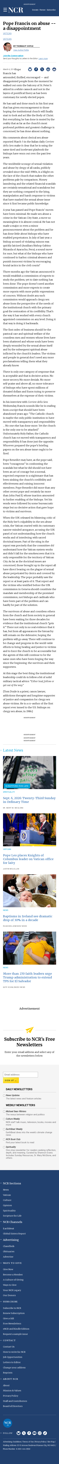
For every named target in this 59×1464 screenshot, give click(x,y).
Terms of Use (28, 1442)
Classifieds (8, 1246)
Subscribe (51, 10)
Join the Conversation (13, 56)
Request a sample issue (15, 1334)
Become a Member (13, 1274)
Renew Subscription (14, 1313)
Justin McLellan (11, 869)
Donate (35, 10)
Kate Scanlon (9, 987)
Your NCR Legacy (12, 1290)
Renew (43, 10)
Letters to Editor (12, 1362)
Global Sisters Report (14, 1233)
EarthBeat (8, 1228)
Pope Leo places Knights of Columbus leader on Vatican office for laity (28, 859)
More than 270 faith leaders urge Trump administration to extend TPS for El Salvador (27, 977)
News (5, 910)
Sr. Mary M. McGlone (13, 808)
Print (54, 69)
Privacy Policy (10, 1395)
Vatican (7, 33)
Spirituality (9, 792)
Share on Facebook (36, 69)
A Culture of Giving (13, 1279)
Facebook (29, 1433)
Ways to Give (9, 1285)
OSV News (22, 926)
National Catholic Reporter (7, 1423)
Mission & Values (12, 1390)
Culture (7, 1200)
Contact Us (9, 1346)
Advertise (8, 1256)
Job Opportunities (12, 1357)
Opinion (7, 1205)
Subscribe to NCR (12, 1308)
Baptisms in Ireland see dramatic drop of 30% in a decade (27, 918)
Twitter (24, 1433)
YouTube (34, 1433)
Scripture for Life (16, 786)
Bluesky (18, 1433)
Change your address (14, 1367)
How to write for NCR (14, 1352)
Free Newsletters (12, 1323)
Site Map (51, 1442)
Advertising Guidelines (12, 1442)
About (6, 1385)
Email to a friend (48, 69)
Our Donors (9, 1295)
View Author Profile (21, 50)
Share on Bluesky (30, 69)
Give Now (8, 1269)
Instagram (40, 1433)
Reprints (7, 1372)
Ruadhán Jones (10, 926)
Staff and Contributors (15, 1401)
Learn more (43, 58)
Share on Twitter (42, 69)
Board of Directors (13, 1406)
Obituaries (8, 1251)
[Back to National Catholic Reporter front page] (15, 10)
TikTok (45, 1433)
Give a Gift (8, 1318)
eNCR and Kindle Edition (16, 1328)
